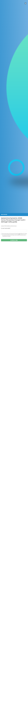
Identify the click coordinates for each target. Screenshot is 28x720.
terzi (19, 233)
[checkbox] (1, 234)
